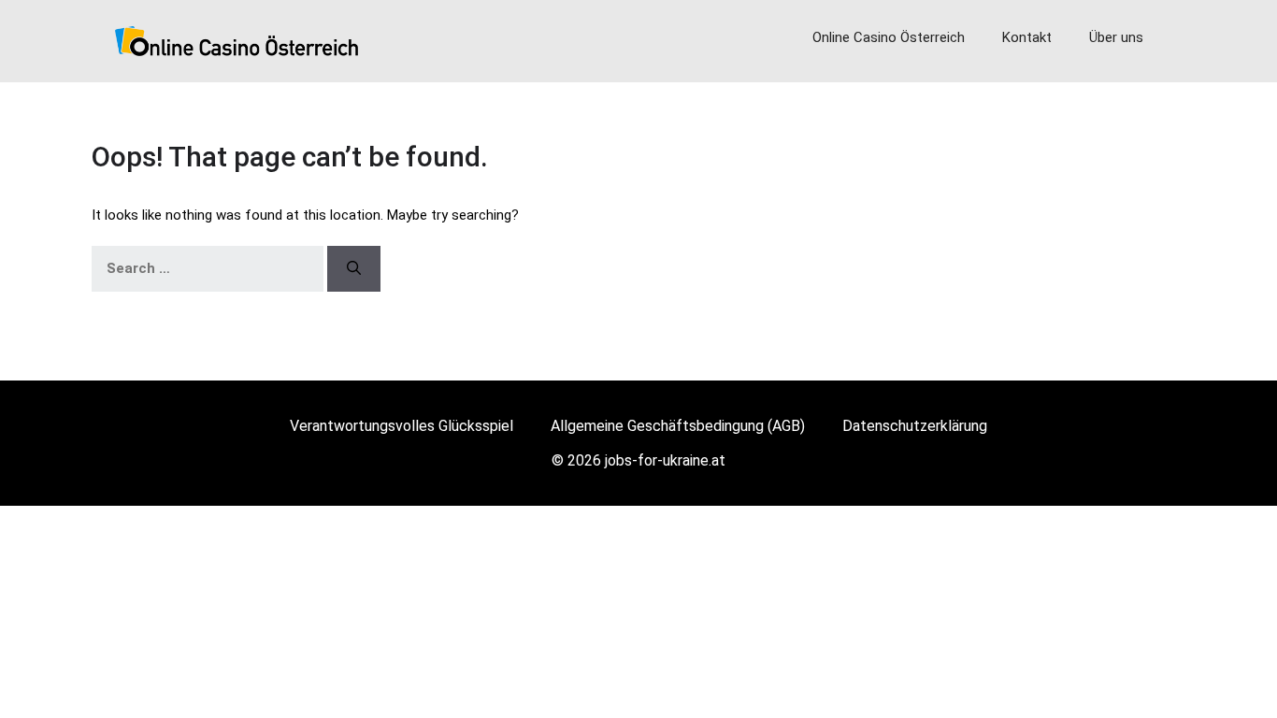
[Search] (353, 268)
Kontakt (1027, 37)
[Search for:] (207, 268)
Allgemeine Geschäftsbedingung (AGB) (678, 426)
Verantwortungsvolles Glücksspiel (401, 426)
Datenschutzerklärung (914, 426)
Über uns (1116, 37)
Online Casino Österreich (888, 37)
